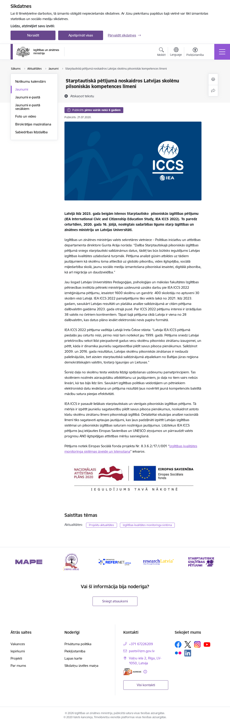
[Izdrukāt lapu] (213, 79)
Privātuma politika (77, 644)
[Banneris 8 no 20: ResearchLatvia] (158, 561)
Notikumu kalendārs (30, 81)
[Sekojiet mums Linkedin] (187, 653)
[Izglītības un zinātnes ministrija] (37, 51)
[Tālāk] (212, 562)
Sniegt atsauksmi (115, 601)
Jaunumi (21, 89)
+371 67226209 (141, 644)
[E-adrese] (132, 671)
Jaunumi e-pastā (27, 97)
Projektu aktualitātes (101, 525)
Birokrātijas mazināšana (33, 124)
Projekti (16, 658)
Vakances (18, 644)
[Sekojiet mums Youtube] (207, 644)
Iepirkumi (18, 651)
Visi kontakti (146, 685)
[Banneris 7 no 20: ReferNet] (115, 561)
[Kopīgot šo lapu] (213, 90)
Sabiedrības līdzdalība (31, 132)
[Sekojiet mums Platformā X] (187, 644)
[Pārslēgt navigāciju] (222, 52)
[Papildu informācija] (145, 671)
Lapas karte (73, 658)
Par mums (18, 665)
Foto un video (25, 116)
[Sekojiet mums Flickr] (178, 653)
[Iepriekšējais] (18, 562)
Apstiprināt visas (81, 35)
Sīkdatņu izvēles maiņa (81, 665)
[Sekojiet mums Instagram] (197, 644)
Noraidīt (33, 35)
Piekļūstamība (74, 651)
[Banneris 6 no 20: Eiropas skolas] (72, 561)
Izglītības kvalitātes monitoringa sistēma (147, 525)
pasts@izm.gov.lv (142, 651)
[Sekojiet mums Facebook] (178, 644)
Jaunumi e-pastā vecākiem (27, 107)
